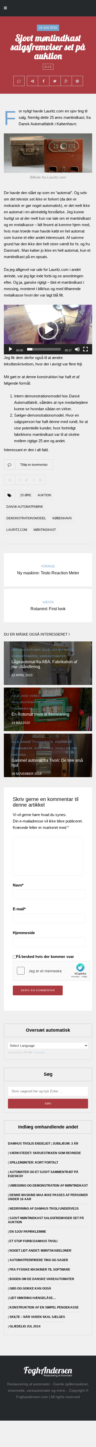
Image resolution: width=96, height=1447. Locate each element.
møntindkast (45, 530)
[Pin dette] (77, 81)
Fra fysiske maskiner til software (39, 1269)
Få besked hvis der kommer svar (45, 956)
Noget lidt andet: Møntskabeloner (40, 1250)
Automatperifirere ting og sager (38, 1260)
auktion (44, 495)
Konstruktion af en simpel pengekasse (44, 1307)
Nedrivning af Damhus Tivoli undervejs (44, 1208)
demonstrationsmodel (26, 518)
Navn (18, 885)
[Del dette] (43, 81)
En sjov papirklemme (27, 1231)
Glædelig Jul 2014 (24, 1326)
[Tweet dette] (54, 81)
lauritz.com (16, 530)
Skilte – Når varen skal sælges (37, 1317)
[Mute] (77, 349)
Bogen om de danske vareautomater (41, 1279)
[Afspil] (10, 349)
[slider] (44, 349)
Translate (39, 1052)
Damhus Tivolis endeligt (29, 1143)
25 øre (25, 495)
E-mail (19, 909)
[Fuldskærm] (85, 349)
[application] (48, 329)
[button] (48, 329)
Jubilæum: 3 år (65, 1143)
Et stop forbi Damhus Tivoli (33, 1241)
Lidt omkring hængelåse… (32, 1298)
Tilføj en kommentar (34, 465)
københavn (62, 518)
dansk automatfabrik (24, 507)
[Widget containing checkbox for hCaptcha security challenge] (51, 970)
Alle (48, 66)
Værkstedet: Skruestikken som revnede (45, 1153)
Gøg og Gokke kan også (30, 1288)
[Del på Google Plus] (66, 81)
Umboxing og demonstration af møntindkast (48, 1185)
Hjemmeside (24, 933)
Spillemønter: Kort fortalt (33, 1162)
